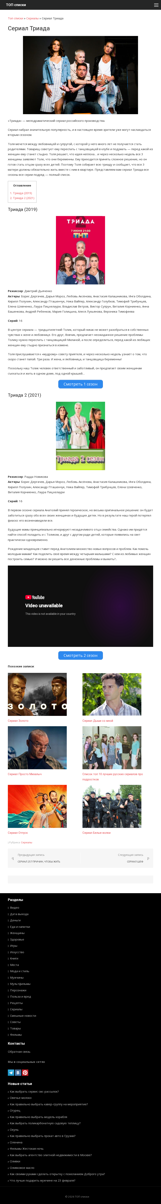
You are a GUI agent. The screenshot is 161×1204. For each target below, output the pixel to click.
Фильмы (16, 1034)
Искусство (17, 952)
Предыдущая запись (39, 858)
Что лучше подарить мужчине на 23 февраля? (42, 1180)
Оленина (16, 1142)
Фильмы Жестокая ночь (27, 1148)
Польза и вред (20, 996)
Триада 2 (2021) (22, 198)
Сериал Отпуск (18, 833)
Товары (15, 1028)
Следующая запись (130, 858)
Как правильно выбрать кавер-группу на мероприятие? (49, 1104)
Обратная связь (19, 1051)
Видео (14, 907)
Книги (14, 958)
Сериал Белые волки (96, 833)
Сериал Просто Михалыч (25, 774)
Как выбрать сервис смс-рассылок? (34, 1091)
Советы (15, 1022)
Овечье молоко (21, 1098)
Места (14, 965)
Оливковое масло (22, 1168)
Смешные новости (23, 1016)
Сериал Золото (18, 721)
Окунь (14, 1129)
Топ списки (15, 18)
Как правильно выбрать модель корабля (38, 1117)
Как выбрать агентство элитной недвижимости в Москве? (51, 1155)
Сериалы (32, 18)
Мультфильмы (20, 984)
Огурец (15, 1110)
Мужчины (17, 977)
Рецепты (16, 1003)
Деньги (15, 920)
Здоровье (17, 939)
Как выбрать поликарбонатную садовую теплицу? (45, 1123)
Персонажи (18, 990)
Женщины (17, 933)
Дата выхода (19, 914)
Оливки (15, 1161)
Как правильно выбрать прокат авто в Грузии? (43, 1136)
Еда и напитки (20, 927)
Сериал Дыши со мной (97, 721)
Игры (13, 946)
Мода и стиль (19, 971)
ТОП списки (16, 5)
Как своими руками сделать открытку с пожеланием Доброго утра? (57, 1174)
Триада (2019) (21, 193)
